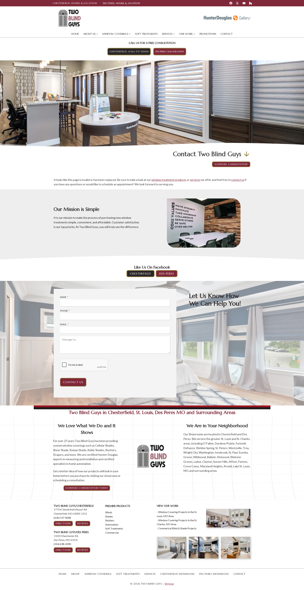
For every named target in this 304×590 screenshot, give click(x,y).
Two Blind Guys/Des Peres (71, 532)
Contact (226, 33)
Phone (65, 310)
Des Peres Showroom (214, 573)
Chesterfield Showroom (177, 573)
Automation (111, 524)
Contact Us (73, 382)
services (195, 180)
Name (64, 297)
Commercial (112, 532)
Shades (109, 516)
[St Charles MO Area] (228, 518)
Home (75, 33)
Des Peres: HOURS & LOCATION (121, 3)
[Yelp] (237, 3)
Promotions (208, 33)
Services (149, 573)
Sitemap (169, 583)
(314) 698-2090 (62, 543)
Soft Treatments (146, 33)
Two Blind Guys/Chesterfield (74, 506)
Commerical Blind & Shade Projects (177, 528)
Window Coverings (98, 573)
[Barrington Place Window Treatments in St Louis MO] (235, 547)
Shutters (109, 520)
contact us (237, 180)
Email (64, 324)
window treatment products (168, 180)
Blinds (108, 512)
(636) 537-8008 (62, 517)
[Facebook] (231, 3)
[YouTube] (244, 3)
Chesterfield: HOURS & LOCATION (75, 3)
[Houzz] (250, 3)
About (75, 573)
